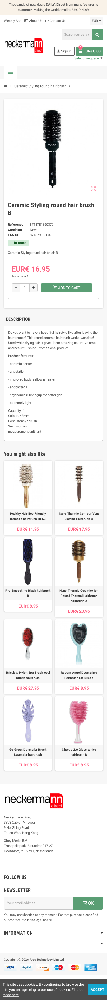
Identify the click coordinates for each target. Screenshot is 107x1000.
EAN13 (13, 235)
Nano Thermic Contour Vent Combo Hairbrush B (79, 516)
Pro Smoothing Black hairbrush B (28, 593)
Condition (15, 230)
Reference (15, 224)
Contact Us (57, 21)
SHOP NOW (80, 10)
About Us (35, 21)
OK (90, 903)
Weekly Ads (12, 21)
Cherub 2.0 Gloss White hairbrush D (79, 752)
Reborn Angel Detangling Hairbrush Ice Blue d (79, 675)
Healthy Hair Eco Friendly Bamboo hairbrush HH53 (28, 516)
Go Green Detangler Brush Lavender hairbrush (28, 752)
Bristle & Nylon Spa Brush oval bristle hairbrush (28, 675)
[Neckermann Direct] (24, 45)
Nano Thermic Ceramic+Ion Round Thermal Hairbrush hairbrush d (79, 596)
